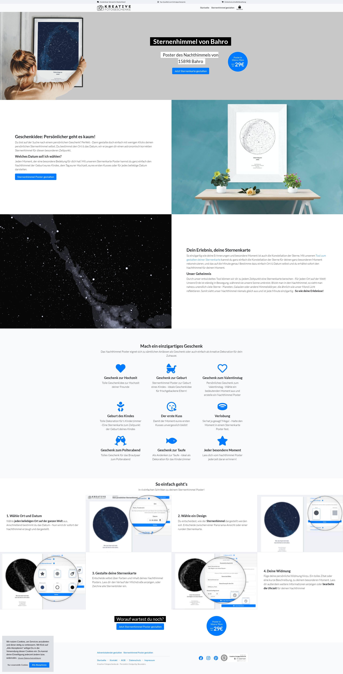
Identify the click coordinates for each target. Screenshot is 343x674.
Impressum (149, 660)
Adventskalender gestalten (109, 652)
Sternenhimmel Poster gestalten (35, 176)
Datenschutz (135, 660)
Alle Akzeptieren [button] (39, 665)
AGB (123, 660)
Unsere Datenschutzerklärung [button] (29, 658)
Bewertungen (243, 660)
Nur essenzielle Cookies (18, 665)
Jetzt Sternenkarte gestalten (190, 71)
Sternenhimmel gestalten (222, 7)
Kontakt (113, 660)
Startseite (204, 7)
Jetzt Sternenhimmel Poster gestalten (140, 626)
